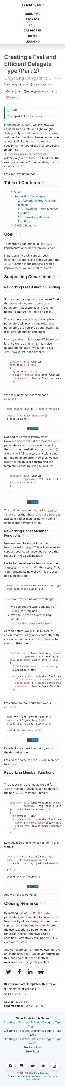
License (32, 36)
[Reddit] (32, 1066)
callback (30, 989)
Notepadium (32, 1079)
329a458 (21, 1001)
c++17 (23, 993)
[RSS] (10, 1066)
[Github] (21, 1066)
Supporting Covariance (29, 196)
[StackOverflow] (55, 1066)
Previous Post (32, 1047)
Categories (33, 30)
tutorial (50, 984)
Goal (17, 192)
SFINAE (44, 466)
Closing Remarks (25, 225)
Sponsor (32, 19)
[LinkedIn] (44, 1066)
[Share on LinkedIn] (31, 971)
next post (23, 953)
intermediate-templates (24, 984)
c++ (10, 993)
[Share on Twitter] (9, 971)
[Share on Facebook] (20, 971)
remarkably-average (37, 1076)
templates (13, 989)
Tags (32, 25)
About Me (32, 14)
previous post (21, 125)
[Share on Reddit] (41, 971)
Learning (32, 41)
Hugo (22, 1076)
